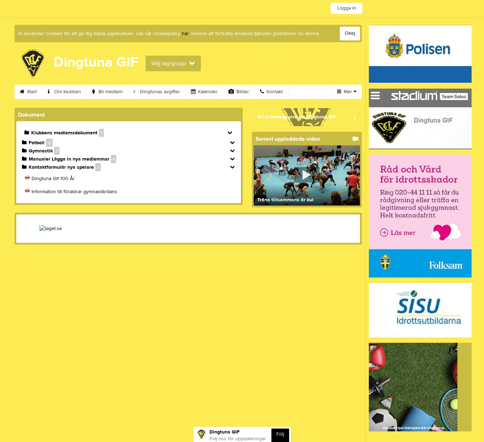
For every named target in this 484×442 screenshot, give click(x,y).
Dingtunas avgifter (159, 92)
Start (31, 92)
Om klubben (67, 92)
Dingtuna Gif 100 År (53, 178)
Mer (348, 92)
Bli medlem (110, 92)
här (185, 33)
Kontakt (274, 92)
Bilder (242, 92)
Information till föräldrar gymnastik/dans (74, 192)
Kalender (207, 92)
